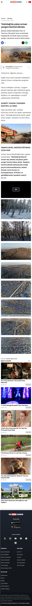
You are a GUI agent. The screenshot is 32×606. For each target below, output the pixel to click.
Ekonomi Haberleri (6, 557)
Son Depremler (21, 562)
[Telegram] (26, 538)
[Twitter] (5, 538)
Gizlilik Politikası (5, 588)
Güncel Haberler (5, 552)
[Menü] (1, 2)
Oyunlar (19, 557)
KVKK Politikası (5, 586)
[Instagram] (10, 538)
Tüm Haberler (4, 565)
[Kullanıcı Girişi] (26, 2)
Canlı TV (19, 552)
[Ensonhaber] (16, 2)
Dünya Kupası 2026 (6, 568)
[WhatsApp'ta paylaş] (26, 42)
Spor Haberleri (5, 554)
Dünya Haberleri (5, 562)
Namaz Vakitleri (21, 560)
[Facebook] (21, 538)
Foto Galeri (20, 554)
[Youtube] (15, 538)
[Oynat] (16, 54)
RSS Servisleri (20, 565)
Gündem (9, 18)
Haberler (3, 18)
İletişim (3, 580)
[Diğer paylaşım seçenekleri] (29, 42)
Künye (2, 578)
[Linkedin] (15, 543)
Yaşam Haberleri (5, 560)
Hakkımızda (4, 575)
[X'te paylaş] (23, 42)
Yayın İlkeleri (4, 583)
